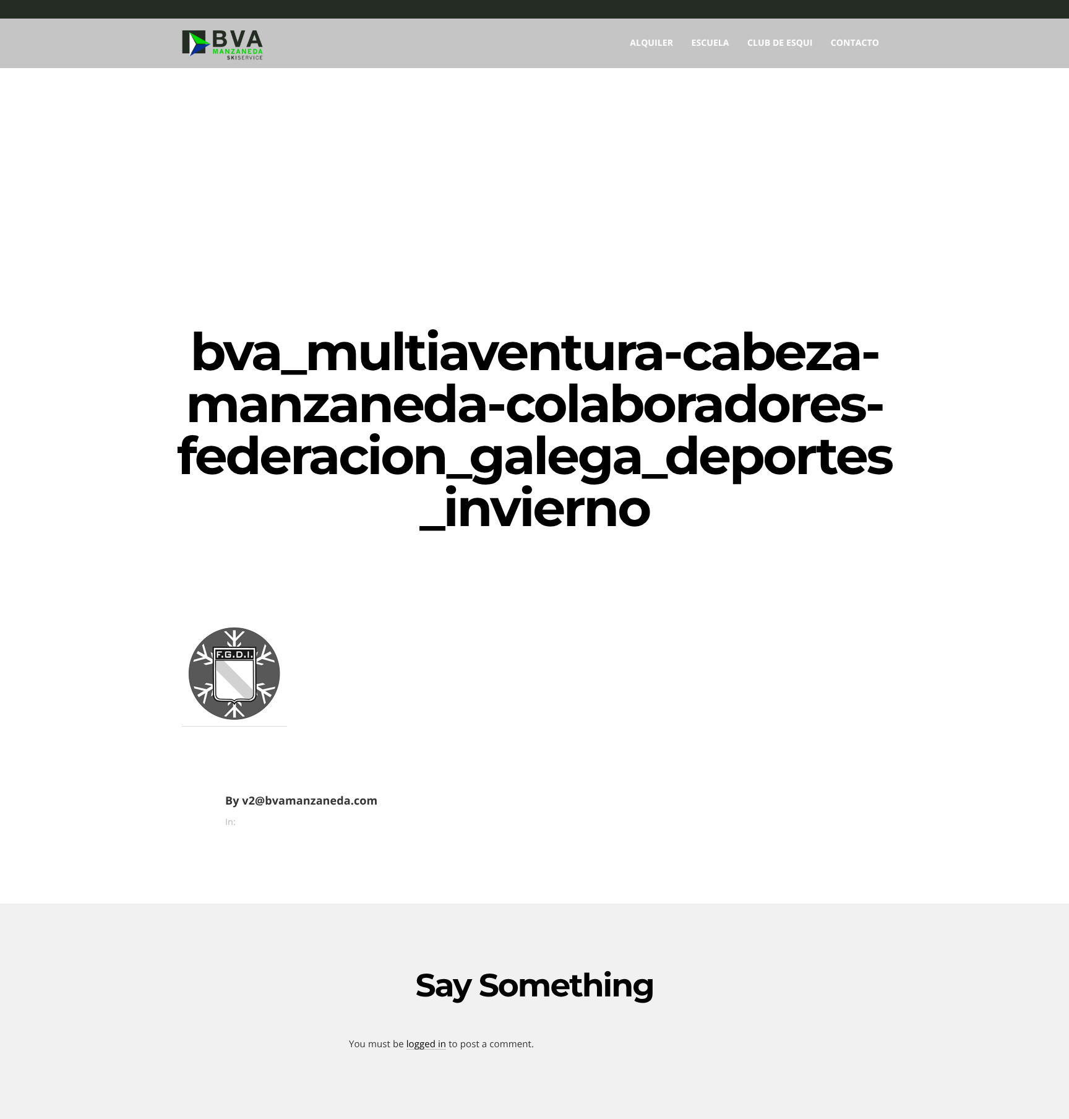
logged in (426, 1044)
